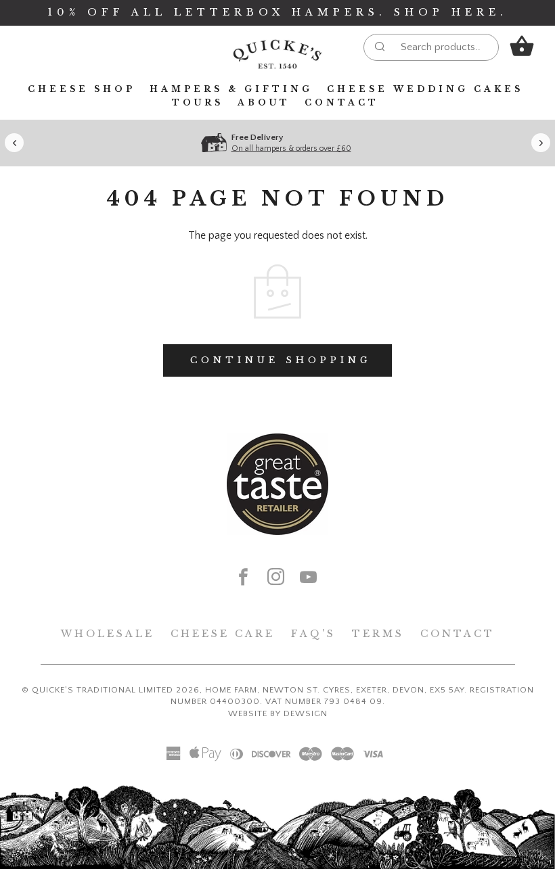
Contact (342, 102)
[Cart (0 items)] (522, 47)
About (264, 102)
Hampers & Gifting (231, 89)
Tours (197, 102)
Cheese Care (223, 634)
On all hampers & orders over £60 (291, 148)
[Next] (541, 143)
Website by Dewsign (278, 713)
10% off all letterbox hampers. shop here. (277, 12)
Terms (378, 634)
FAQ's (313, 634)
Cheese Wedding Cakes (425, 89)
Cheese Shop (81, 89)
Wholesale (107, 634)
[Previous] (14, 143)
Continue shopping (281, 360)
